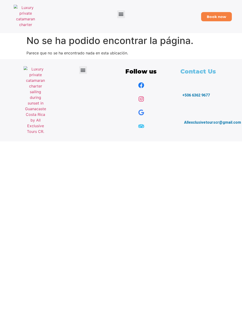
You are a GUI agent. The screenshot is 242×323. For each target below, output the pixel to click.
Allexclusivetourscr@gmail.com (212, 122)
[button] (121, 14)
